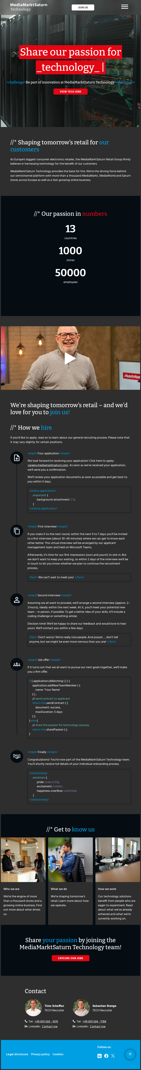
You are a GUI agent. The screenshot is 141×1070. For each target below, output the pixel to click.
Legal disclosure (17, 1054)
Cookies (58, 1054)
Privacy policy (40, 1054)
